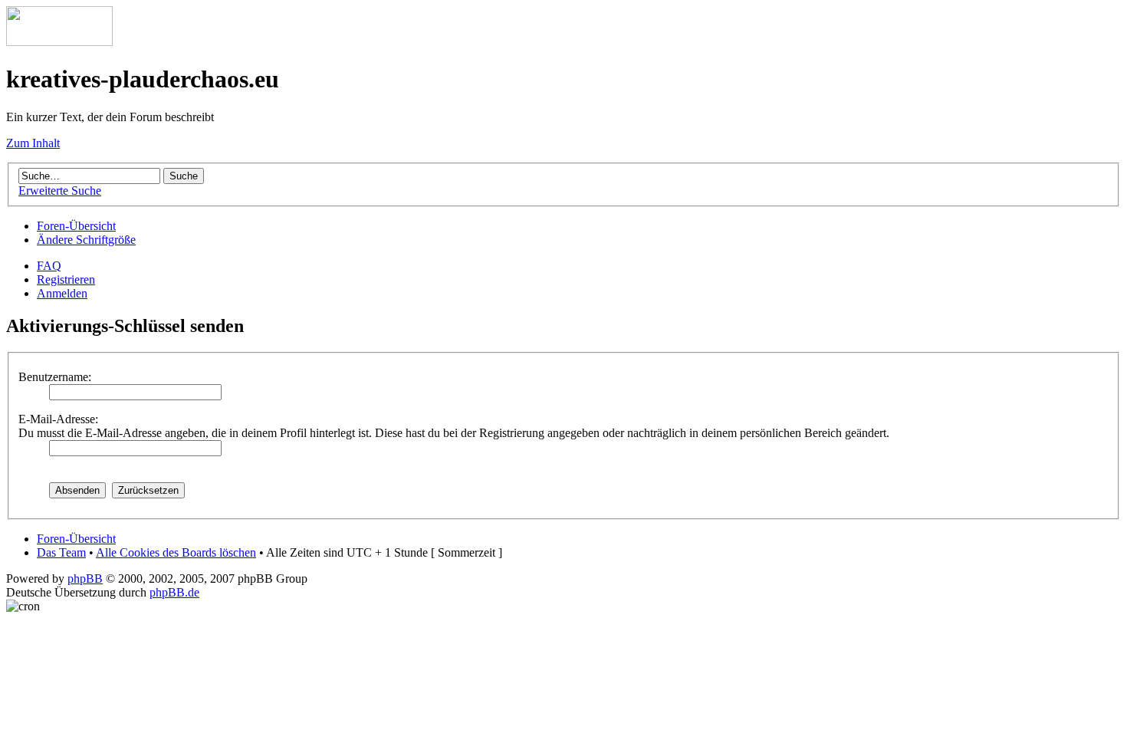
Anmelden (62, 293)
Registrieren (66, 279)
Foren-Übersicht (76, 225)
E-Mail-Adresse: (58, 419)
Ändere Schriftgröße (86, 239)
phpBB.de (174, 592)
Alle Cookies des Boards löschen (176, 552)
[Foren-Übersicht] (59, 41)
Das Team (61, 552)
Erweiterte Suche (59, 190)
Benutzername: (54, 376)
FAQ (49, 265)
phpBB (85, 578)
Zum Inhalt (33, 143)
